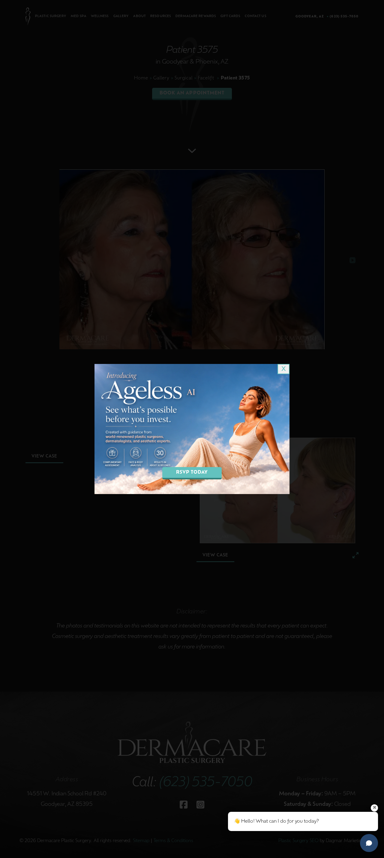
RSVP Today (192, 472)
